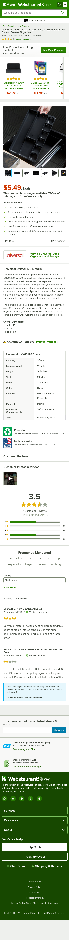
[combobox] (34, 12)
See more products (53, 50)
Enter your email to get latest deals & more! (30, 723)
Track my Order (34, 856)
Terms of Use (34, 892)
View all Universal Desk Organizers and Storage (44, 255)
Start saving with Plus (24, 749)
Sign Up (59, 730)
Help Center (34, 847)
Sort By (7, 575)
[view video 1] (10, 479)
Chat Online (18, 866)
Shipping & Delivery (48, 866)
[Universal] (14, 255)
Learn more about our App (27, 766)
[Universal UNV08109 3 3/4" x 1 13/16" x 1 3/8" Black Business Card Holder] (13, 78)
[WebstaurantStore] (34, 779)
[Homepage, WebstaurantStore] (34, 4)
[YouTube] (13, 798)
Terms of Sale (35, 882)
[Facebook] (21, 798)
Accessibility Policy (34, 898)
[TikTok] (30, 798)
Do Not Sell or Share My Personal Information (34, 903)
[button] (8, 173)
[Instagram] (4, 798)
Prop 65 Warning (46, 341)
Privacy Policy (34, 887)
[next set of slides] (66, 78)
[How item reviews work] (47, 515)
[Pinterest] (39, 798)
